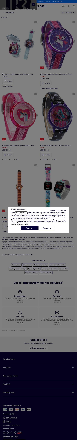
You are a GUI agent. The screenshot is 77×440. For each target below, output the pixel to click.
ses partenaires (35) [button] (21, 212)
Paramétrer (47, 228)
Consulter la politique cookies (19, 224)
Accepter (29, 228)
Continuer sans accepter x (18, 209)
